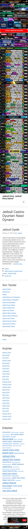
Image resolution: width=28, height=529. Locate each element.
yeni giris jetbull (9, 490)
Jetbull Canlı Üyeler (8, 318)
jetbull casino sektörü (6, 447)
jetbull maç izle (16, 466)
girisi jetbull (5, 436)
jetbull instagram (18, 464)
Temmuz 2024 (6, 384)
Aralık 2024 (5, 371)
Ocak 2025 (5, 368)
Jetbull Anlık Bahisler (8, 302)
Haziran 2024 (6, 387)
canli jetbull (21, 432)
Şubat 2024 (6, 398)
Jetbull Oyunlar (21, 471)
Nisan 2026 (6, 355)
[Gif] (14, 82)
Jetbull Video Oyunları (9, 313)
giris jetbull (13, 436)
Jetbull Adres (20, 439)
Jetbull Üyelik (10, 229)
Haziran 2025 (6, 360)
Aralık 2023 (5, 403)
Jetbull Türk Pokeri (8, 310)
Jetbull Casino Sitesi (10, 450)
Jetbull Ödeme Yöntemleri (10, 300)
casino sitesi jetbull (6, 434)
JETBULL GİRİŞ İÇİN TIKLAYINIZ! (14, 30)
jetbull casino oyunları (17, 445)
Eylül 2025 (5, 358)
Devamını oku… (18, 264)
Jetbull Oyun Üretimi (8, 305)
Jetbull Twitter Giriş (8, 308)
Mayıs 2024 (6, 390)
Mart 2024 (5, 395)
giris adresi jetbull (17, 434)
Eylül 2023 (5, 411)
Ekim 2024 (5, 376)
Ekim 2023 (5, 408)
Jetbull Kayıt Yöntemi (8, 323)
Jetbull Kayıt (7, 467)
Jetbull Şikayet (9, 483)
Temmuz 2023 (6, 416)
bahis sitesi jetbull (15, 432)
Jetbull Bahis (17, 441)
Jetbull (6, 268)
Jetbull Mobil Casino (8, 326)
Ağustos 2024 (6, 382)
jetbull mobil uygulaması (15, 469)
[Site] (14, 51)
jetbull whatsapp (6, 478)
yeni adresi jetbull (6, 488)
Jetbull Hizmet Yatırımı (9, 321)
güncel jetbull (7, 439)
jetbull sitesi (15, 475)
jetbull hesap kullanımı (6, 464)
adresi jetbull (6, 432)
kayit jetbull (7, 486)
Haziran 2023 (6, 419)
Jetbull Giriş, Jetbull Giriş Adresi (12, 197)
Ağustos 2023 (6, 413)
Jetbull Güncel (6, 462)
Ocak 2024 (5, 400)
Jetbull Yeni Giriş (8, 480)
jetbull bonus (16, 443)
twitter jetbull (17, 486)
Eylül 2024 (5, 379)
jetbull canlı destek (7, 445)
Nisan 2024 (6, 392)
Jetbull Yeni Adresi (18, 478)
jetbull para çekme (9, 473)
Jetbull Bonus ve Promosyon (11, 297)
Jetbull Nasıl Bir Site (9, 471)
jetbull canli (22, 443)
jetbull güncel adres (16, 462)
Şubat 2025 (6, 366)
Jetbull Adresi (6, 289)
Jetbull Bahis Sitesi (7, 443)
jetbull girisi (8, 453)
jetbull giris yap (19, 453)
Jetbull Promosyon (7, 475)
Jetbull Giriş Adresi (11, 459)
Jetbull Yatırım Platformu (10, 315)
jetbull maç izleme (5, 469)
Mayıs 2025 (6, 363)
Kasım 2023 (6, 405)
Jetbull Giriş (6, 292)
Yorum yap (7, 276)
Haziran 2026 (6, 352)
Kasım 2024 (6, 374)
